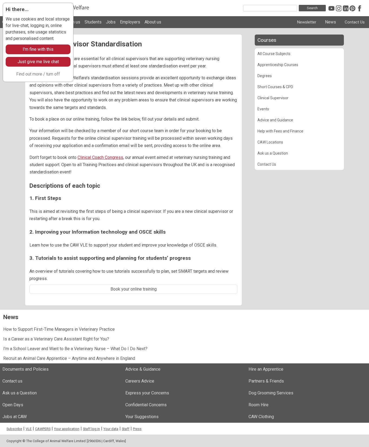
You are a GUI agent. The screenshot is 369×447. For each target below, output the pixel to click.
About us (153, 22)
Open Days (12, 404)
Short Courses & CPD (275, 87)
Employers (130, 22)
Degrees (264, 76)
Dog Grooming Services (271, 392)
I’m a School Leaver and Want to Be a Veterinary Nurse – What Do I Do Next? (75, 348)
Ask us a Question (272, 153)
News (330, 22)
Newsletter (306, 22)
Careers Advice (139, 381)
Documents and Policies (25, 369)
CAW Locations (270, 142)
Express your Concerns (147, 392)
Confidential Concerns (146, 404)
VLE (29, 429)
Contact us (12, 381)
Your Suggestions (142, 416)
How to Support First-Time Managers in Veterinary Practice (59, 329)
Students (93, 22)
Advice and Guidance (275, 120)
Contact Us (355, 22)
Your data (110, 429)
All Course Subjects (273, 54)
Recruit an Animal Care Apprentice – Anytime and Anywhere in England (69, 358)
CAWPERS (43, 429)
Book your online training (133, 289)
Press (137, 429)
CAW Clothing (261, 416)
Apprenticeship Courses (277, 65)
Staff (125, 429)
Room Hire (259, 404)
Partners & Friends (266, 381)
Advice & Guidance (142, 369)
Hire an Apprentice (266, 369)
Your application (66, 429)
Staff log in (91, 429)
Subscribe (14, 429)
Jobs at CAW (14, 416)
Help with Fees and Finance (280, 131)
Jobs (111, 22)
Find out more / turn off (38, 74)
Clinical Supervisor (273, 98)
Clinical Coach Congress (100, 157)
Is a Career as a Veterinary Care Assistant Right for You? (56, 339)
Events (263, 109)
